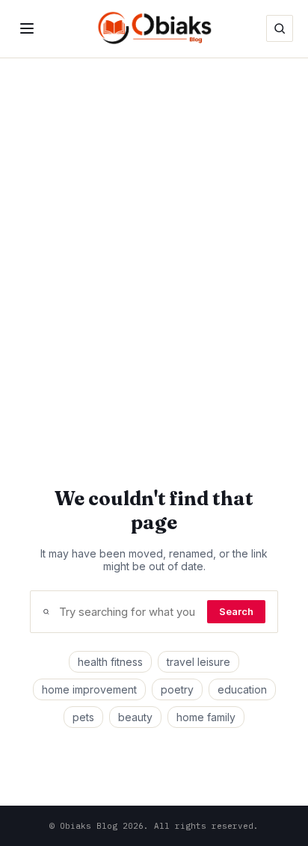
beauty (135, 717)
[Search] (279, 28)
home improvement (89, 689)
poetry (177, 689)
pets (83, 717)
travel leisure (198, 661)
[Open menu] (27, 28)
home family (205, 717)
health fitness (110, 661)
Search (236, 611)
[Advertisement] (154, 236)
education (242, 689)
